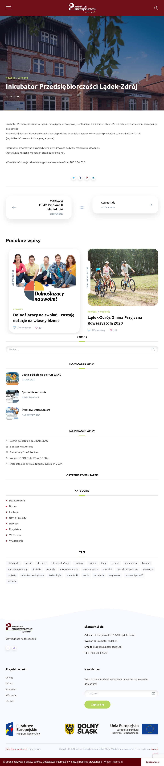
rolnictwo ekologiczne (32, 575)
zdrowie (12, 581)
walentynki (72, 575)
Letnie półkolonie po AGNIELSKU (41, 374)
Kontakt (10, 701)
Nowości (11, 77)
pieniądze (148, 569)
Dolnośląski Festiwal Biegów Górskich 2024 (36, 464)
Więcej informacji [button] (113, 761)
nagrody (50, 569)
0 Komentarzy (24, 327)
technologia (55, 575)
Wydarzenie (16, 541)
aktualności (14, 563)
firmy (103, 563)
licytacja (37, 569)
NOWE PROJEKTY (90, 569)
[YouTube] (14, 648)
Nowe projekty (17, 518)
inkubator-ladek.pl (107, 641)
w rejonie (99, 575)
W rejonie (23, 77)
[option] (43, 291)
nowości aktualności (127, 569)
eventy (92, 563)
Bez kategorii (17, 500)
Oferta (9, 683)
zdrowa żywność (134, 575)
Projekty (11, 689)
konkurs (146, 563)
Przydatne (15, 529)
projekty (12, 575)
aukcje (28, 563)
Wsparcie (11, 695)
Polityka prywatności (16, 749)
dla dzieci (41, 563)
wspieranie (114, 575)
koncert (115, 563)
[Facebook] (8, 648)
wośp (86, 575)
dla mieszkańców (60, 563)
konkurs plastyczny (17, 569)
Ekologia (14, 512)
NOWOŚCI (107, 569)
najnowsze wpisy (69, 569)
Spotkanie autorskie (34, 392)
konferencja (131, 563)
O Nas (9, 677)
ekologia (79, 563)
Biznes (13, 506)
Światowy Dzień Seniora (36, 409)
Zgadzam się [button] (153, 762)
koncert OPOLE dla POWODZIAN (29, 458)
